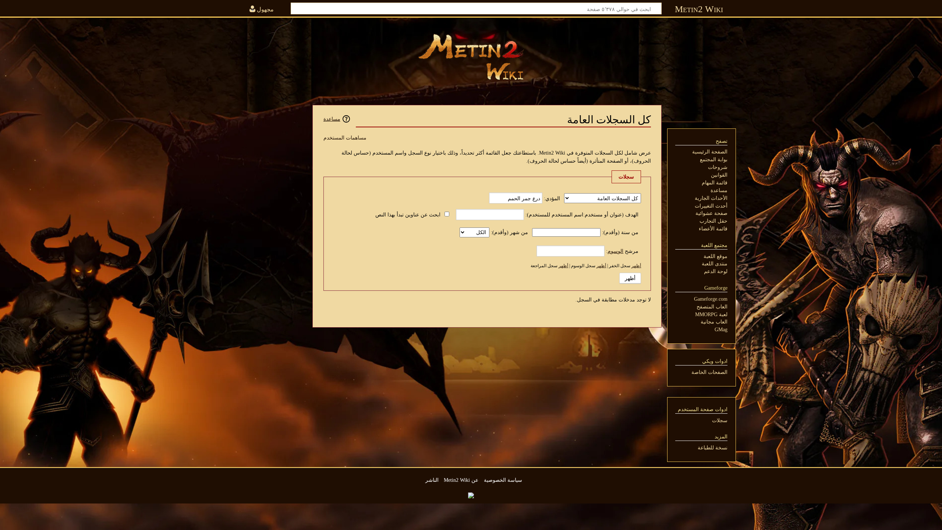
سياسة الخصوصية (503, 480)
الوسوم (615, 251)
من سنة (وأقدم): (620, 232)
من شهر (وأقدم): (509, 232)
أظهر (636, 266)
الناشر (432, 480)
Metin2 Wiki (699, 9)
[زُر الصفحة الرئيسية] (471, 57)
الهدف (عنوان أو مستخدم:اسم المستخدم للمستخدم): (581, 215)
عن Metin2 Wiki (461, 480)
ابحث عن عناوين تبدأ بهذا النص (407, 215)
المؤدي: (552, 198)
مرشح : (622, 251)
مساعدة (331, 119)
